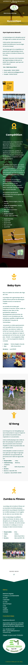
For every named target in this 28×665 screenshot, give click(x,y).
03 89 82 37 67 (10, 629)
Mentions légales (8, 594)
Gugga (5, 608)
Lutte (4, 606)
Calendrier (6, 600)
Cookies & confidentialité (11, 596)
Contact (5, 612)
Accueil (5, 598)
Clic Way (20, 662)
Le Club (5, 602)
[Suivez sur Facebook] (14, 574)
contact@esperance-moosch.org (11, 631)
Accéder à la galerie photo (9, 86)
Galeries (5, 610)
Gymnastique (7, 604)
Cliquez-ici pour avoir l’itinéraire (13, 635)
